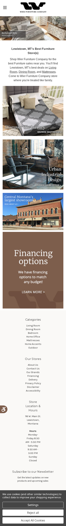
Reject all (33, 513)
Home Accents (33, 344)
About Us (33, 364)
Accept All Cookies (33, 520)
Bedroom (33, 332)
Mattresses (49, 71)
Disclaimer (33, 387)
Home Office (33, 336)
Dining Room (27, 71)
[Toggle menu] (5, 7)
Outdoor (33, 347)
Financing (33, 375)
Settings (33, 505)
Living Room (33, 325)
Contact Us (33, 368)
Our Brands (33, 372)
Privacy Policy (33, 383)
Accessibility (33, 390)
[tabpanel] (33, 28)
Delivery (33, 379)
